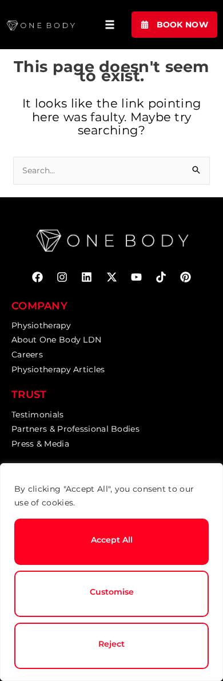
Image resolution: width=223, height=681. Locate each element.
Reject (111, 643)
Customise (112, 591)
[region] (111, 572)
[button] (110, 25)
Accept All (112, 539)
